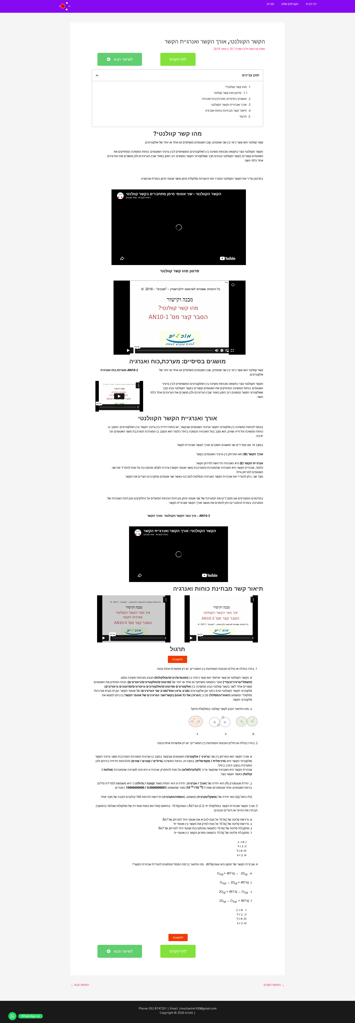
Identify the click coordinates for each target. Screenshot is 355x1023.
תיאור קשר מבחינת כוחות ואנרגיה (226, 110)
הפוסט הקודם (274, 985)
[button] (97, 75)
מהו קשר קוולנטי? (236, 87)
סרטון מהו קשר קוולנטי (227, 93)
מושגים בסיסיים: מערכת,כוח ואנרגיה (224, 99)
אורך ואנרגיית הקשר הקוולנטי (229, 105)
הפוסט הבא (80, 985)
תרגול (243, 116)
